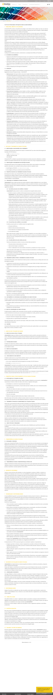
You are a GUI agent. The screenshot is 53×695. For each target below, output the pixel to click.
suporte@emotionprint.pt (14, 153)
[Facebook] (47, 1)
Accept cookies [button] (44, 693)
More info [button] (41, 690)
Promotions (25, 4)
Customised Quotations (34, 4)
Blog (40, 1)
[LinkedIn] (49, 1)
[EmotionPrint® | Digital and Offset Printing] (6, 4)
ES (45, 1)
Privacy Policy (8, 21)
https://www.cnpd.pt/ (34, 372)
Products (14, 4)
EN (44, 1)
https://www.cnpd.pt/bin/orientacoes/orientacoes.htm (20, 64)
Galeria (36, 1)
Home (4, 21)
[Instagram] (50, 1)
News (20, 4)
